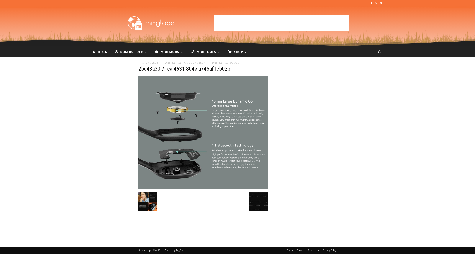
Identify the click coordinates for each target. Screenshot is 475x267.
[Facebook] (371, 3)
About (290, 250)
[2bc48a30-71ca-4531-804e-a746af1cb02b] (203, 188)
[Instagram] (376, 3)
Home (141, 63)
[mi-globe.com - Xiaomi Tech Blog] (151, 23)
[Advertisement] (281, 23)
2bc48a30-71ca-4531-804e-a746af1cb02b (170, 63)
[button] (379, 51)
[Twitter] (381, 3)
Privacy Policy (330, 250)
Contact (300, 250)
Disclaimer (313, 250)
